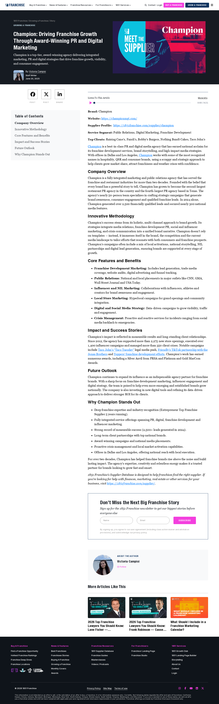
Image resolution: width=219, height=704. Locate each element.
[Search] (146, 5)
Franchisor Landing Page (143, 651)
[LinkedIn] (196, 688)
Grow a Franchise (197, 5)
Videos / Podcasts (100, 664)
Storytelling (177, 660)
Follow (123, 567)
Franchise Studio (139, 655)
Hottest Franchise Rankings (24, 655)
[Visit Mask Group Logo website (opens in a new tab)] (29, 670)
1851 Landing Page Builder (184, 655)
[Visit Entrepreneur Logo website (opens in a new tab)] (14, 670)
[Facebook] (185, 688)
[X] (202, 688)
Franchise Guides (99, 655)
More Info (202, 98)
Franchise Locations (20, 664)
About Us (176, 664)
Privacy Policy (94, 688)
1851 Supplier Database (102, 651)
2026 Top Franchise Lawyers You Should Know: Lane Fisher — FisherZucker (106, 626)
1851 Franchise (20, 21)
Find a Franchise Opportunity (24, 651)
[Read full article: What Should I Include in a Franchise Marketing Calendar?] (189, 607)
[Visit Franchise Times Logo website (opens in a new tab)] (22, 670)
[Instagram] (179, 688)
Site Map (107, 688)
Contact (152, 5)
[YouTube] (191, 688)
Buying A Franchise (60, 660)
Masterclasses (98, 660)
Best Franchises (58, 651)
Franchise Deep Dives (21, 660)
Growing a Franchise (38, 21)
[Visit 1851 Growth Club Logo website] (38, 670)
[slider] (94, 103)
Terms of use (120, 688)
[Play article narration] (90, 103)
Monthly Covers (58, 668)
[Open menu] (212, 5)
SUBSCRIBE (185, 520)
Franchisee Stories (60, 655)
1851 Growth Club (180, 651)
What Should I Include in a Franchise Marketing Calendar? (188, 625)
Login (159, 5)
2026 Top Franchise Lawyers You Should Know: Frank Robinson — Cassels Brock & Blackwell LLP (147, 626)
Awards (54, 673)
